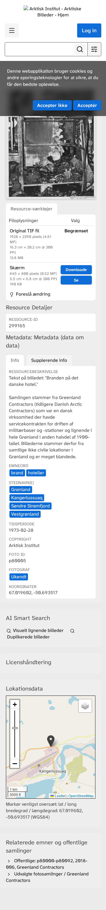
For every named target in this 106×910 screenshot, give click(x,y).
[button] (50, 741)
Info (15, 360)
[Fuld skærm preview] (51, 143)
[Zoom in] (14, 704)
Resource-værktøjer (31, 209)
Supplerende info (49, 360)
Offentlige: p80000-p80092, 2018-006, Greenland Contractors (46, 864)
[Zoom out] (14, 763)
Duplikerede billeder (28, 637)
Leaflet (60, 795)
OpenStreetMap (81, 795)
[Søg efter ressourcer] (79, 49)
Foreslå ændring (32, 294)
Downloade (76, 269)
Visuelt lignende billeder (38, 630)
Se (76, 280)
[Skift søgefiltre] (94, 49)
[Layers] (85, 705)
